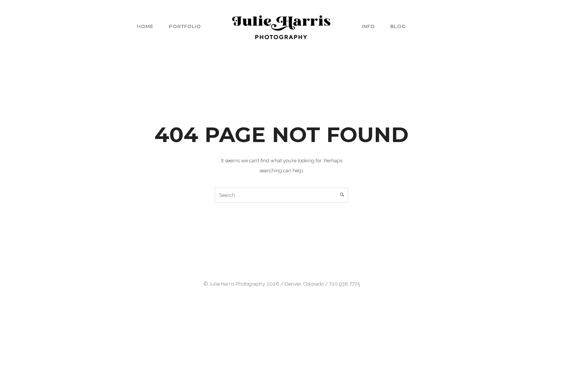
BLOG (398, 26)
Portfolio (185, 26)
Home (145, 26)
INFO (368, 26)
